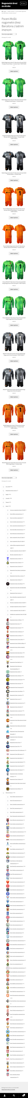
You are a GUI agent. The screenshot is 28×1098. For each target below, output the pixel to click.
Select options (14, 71)
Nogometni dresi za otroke (9, 5)
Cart (21, 1094)
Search (14, 1095)
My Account (4, 1095)
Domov (4, 11)
